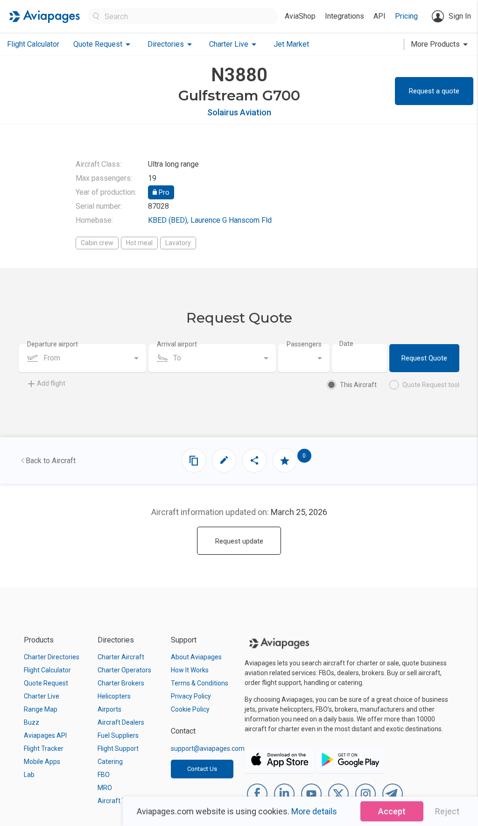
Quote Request (46, 683)
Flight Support (118, 748)
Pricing (406, 16)
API (379, 16)
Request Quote (424, 358)
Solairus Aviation (239, 112)
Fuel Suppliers (118, 735)
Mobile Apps (42, 761)
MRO (105, 787)
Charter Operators (124, 670)
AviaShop (300, 16)
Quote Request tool (430, 384)
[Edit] (224, 460)
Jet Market (291, 44)
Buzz (31, 722)
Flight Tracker (43, 748)
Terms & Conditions (199, 683)
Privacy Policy (191, 696)
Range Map (40, 709)
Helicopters (114, 696)
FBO (104, 774)
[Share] (254, 460)
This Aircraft (358, 384)
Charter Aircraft (121, 657)
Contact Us (202, 768)
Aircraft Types (119, 801)
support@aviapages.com (208, 748)
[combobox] (82, 358)
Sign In (460, 16)
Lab (29, 774)
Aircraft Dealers (121, 722)
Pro (163, 192)
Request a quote (434, 91)
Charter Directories (51, 657)
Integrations (344, 16)
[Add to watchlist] (284, 460)
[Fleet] (193, 460)
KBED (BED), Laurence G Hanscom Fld (210, 220)
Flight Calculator (33, 44)
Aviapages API (45, 735)
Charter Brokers (121, 683)
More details (314, 811)
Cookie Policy (190, 709)
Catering (110, 761)
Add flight (51, 383)
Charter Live (41, 696)
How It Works (190, 670)
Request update (239, 541)
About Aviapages (196, 657)
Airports (109, 709)
